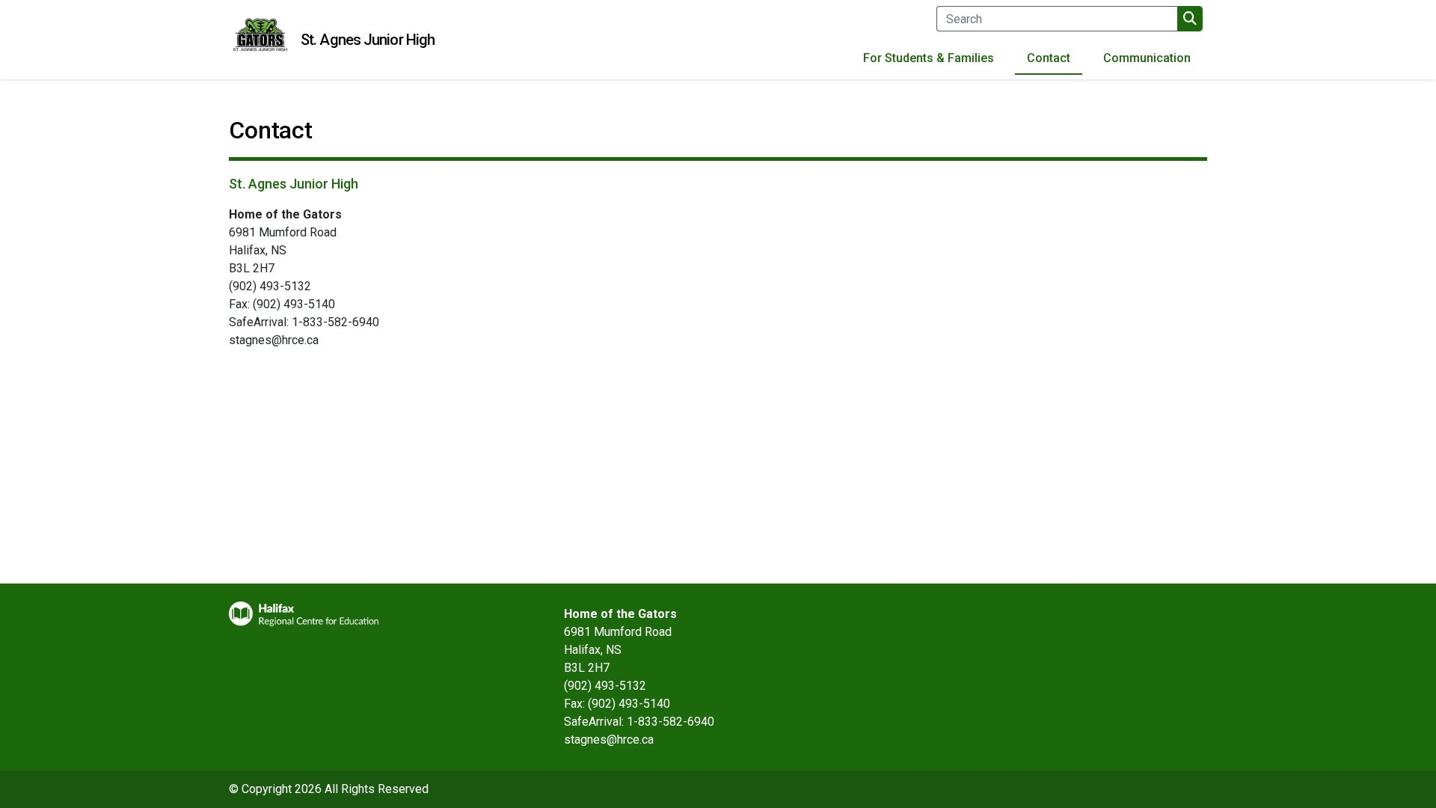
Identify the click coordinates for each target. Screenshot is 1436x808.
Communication (1147, 58)
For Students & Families (928, 58)
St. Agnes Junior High (368, 40)
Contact (1048, 58)
